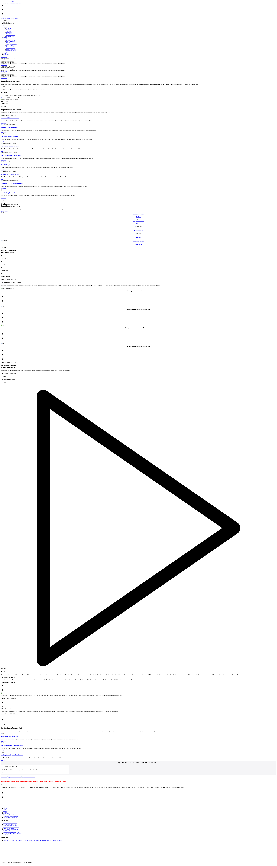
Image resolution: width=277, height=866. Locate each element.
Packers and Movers (11, 39)
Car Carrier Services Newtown (10, 834)
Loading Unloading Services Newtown (12, 755)
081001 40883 (10, 1)
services (5, 37)
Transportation (138, 230)
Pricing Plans (9, 33)
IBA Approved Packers (11, 46)
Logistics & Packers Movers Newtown (12, 830)
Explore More (4, 65)
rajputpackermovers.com (138, 214)
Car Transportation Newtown (10, 824)
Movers (138, 224)
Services (5, 808)
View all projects (4, 211)
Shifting (138, 237)
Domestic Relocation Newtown (10, 817)
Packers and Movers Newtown (10, 814)
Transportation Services (11, 44)
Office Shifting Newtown (9, 828)
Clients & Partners (10, 35)
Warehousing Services (11, 50)
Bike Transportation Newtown (10, 825)
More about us (4, 97)
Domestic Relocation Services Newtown (12, 745)
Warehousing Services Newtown (10, 736)
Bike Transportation (10, 42)
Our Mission (9, 29)
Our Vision (8, 31)
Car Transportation (10, 41)
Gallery (5, 52)
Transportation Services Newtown (11, 827)
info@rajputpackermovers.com (14, 3)
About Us (8, 28)
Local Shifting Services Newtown (11, 832)
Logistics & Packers (10, 48)
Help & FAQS (9, 32)
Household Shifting (10, 40)
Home (4, 26)
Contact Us (6, 54)
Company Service (10, 36)
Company (5, 27)
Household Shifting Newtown (10, 823)
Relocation (138, 244)
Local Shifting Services (11, 49)
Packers (138, 217)
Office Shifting (9, 45)
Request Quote (4, 57)
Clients (5, 812)
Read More (3, 123)
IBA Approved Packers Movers (10, 829)
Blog (4, 53)
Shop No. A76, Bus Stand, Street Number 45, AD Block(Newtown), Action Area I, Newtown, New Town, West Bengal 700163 (32, 840)
